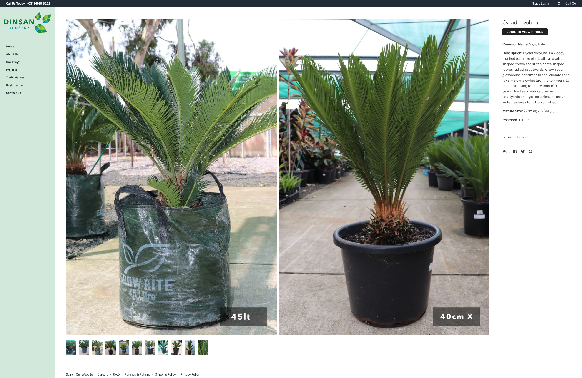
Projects (11, 69)
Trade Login (540, 3)
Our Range (13, 62)
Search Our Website (79, 374)
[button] (76, 177)
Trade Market (15, 77)
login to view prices (525, 32)
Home (10, 46)
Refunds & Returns (137, 374)
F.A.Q (116, 374)
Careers (103, 374)
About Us (12, 54)
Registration (14, 85)
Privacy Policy (190, 374)
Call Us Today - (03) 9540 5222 (28, 3)
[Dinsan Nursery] (27, 23)
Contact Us (13, 92)
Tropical (522, 137)
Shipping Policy (165, 374)
